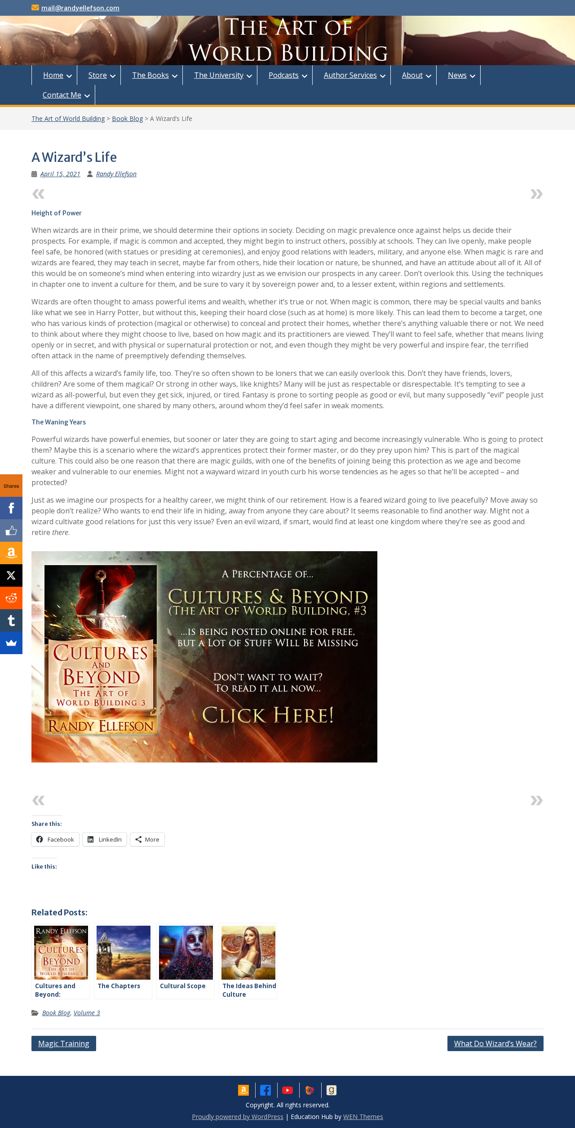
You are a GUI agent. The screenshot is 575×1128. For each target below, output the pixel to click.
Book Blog (127, 118)
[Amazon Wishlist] (11, 553)
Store (97, 75)
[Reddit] (11, 598)
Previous (64, 192)
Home (53, 75)
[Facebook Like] (11, 530)
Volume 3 (87, 1012)
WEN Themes (363, 1116)
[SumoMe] (11, 643)
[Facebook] (11, 508)
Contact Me (62, 95)
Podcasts (284, 75)
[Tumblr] (11, 620)
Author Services (350, 75)
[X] (11, 575)
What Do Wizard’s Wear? (495, 1043)
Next (518, 192)
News (457, 75)
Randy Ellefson (116, 173)
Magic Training (63, 1043)
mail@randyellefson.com (80, 8)
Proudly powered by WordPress (237, 1116)
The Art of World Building (68, 118)
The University (218, 75)
